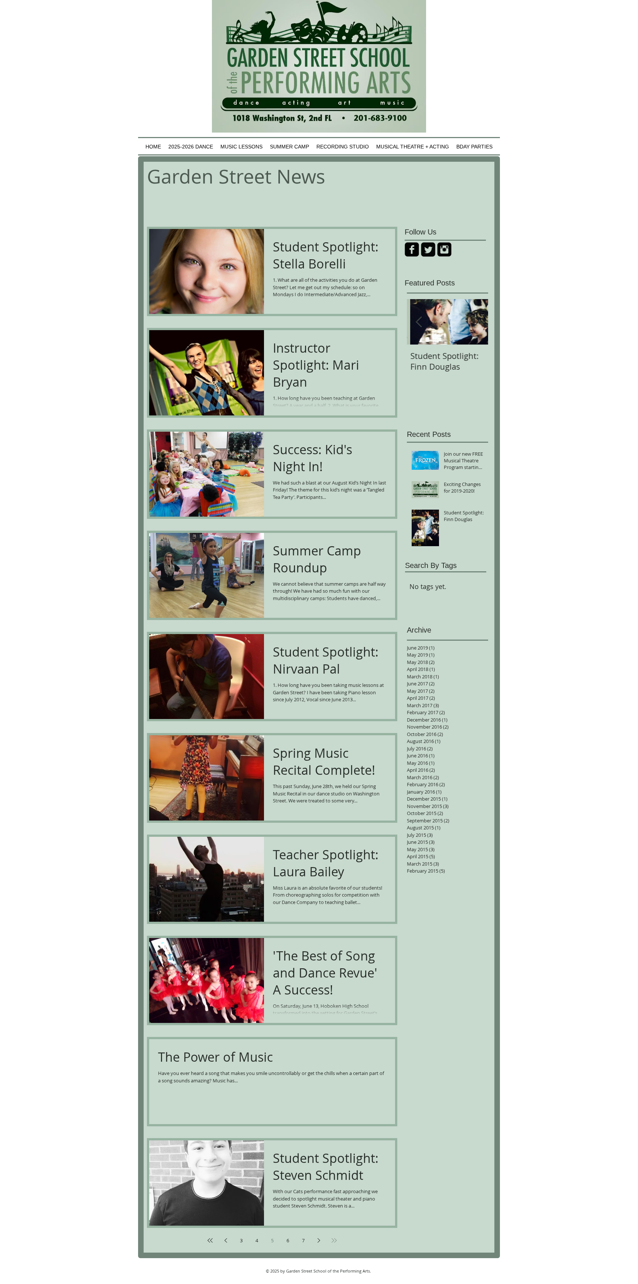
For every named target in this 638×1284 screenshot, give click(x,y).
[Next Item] (476, 322)
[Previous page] (225, 1240)
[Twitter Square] (428, 249)
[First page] (210, 1240)
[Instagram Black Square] (444, 249)
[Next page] (318, 1240)
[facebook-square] (412, 249)
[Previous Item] (418, 322)
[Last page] (334, 1240)
